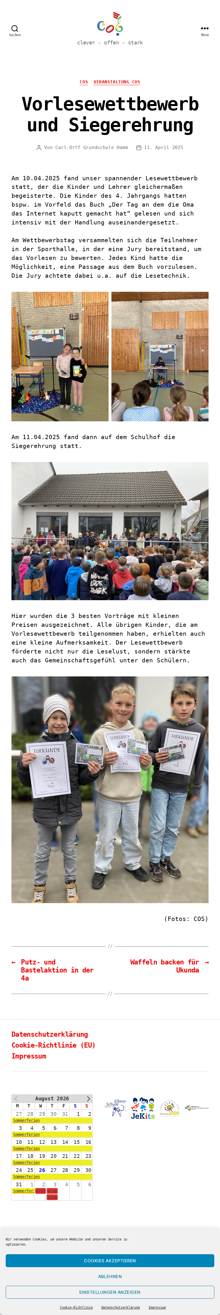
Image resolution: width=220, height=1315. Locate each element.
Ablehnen (110, 1276)
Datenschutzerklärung (120, 1308)
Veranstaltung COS (117, 82)
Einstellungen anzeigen (110, 1292)
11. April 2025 (163, 147)
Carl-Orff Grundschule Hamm (91, 147)
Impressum (157, 1308)
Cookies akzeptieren (110, 1260)
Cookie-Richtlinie (76, 1308)
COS (84, 82)
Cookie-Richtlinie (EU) (53, 1045)
